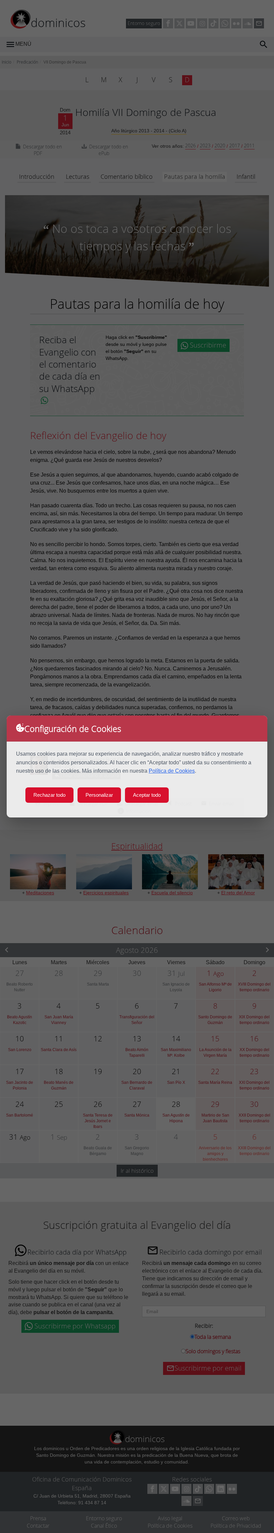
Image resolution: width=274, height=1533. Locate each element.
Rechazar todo (49, 795)
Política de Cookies (172, 771)
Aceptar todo (147, 795)
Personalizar (99, 795)
